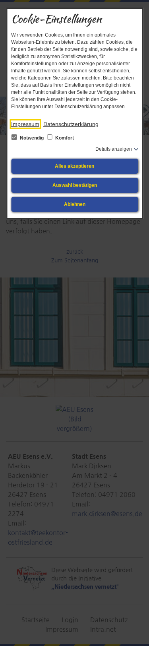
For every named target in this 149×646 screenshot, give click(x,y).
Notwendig (32, 138)
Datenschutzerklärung (71, 124)
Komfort (64, 138)
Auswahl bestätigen (74, 185)
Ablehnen (74, 204)
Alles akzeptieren (74, 166)
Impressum (25, 124)
